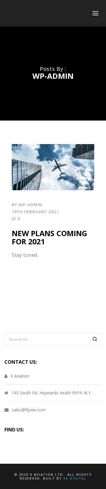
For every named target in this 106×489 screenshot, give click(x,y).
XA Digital (75, 478)
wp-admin (30, 204)
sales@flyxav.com (29, 410)
